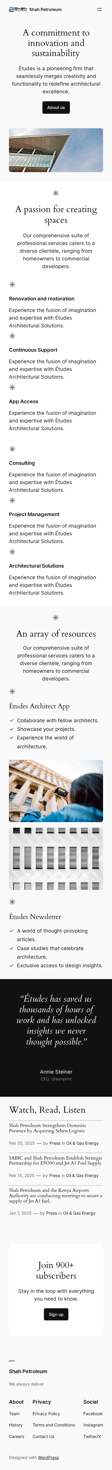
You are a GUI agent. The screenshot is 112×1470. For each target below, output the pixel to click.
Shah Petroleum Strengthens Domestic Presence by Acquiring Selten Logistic (47, 1128)
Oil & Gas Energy (82, 1143)
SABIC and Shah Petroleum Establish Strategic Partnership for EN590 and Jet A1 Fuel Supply (55, 1161)
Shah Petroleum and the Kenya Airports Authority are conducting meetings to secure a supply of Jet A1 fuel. (55, 1196)
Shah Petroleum (45, 9)
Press (55, 1143)
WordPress (48, 1457)
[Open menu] (99, 9)
